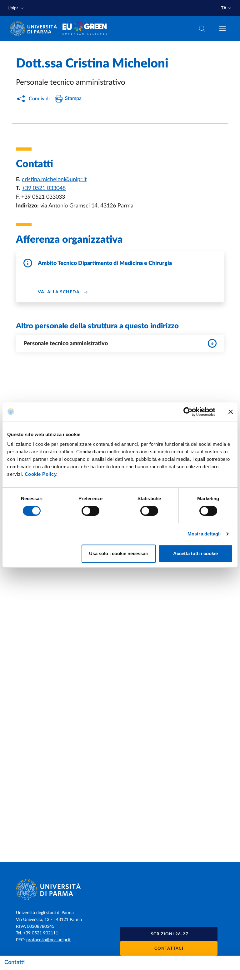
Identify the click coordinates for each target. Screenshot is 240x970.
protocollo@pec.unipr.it (48, 940)
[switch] (90, 511)
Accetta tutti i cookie (195, 553)
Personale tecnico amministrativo (65, 343)
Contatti (14, 962)
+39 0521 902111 (40, 933)
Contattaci (168, 949)
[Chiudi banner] (230, 412)
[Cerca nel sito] (202, 29)
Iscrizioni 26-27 (168, 934)
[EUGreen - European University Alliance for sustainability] (84, 29)
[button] (16, 8)
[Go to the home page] (35, 28)
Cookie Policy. (41, 474)
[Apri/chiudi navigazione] (222, 28)
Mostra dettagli (204, 533)
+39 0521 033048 (44, 188)
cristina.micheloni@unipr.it (54, 179)
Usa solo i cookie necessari (118, 553)
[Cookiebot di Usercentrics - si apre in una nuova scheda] (188, 411)
